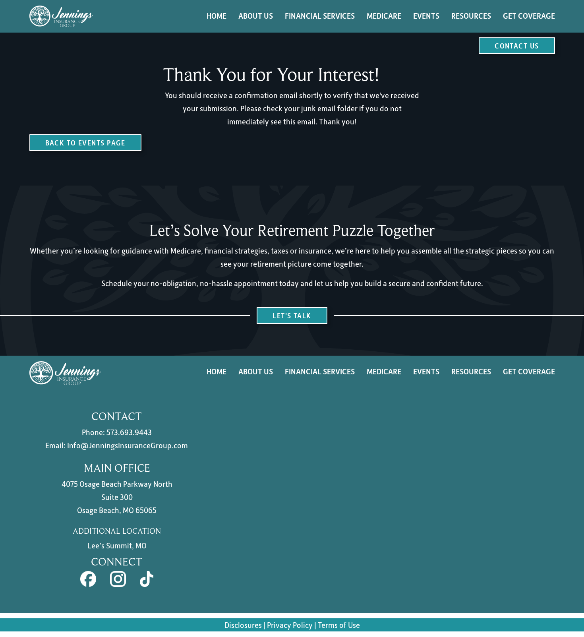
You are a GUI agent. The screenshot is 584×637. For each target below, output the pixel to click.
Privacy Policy (290, 624)
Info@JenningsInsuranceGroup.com (127, 445)
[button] (517, 45)
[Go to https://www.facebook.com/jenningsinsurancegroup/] (88, 579)
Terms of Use (339, 624)
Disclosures (243, 624)
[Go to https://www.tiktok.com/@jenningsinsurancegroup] (147, 579)
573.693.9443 (129, 432)
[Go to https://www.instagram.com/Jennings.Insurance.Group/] (118, 579)
